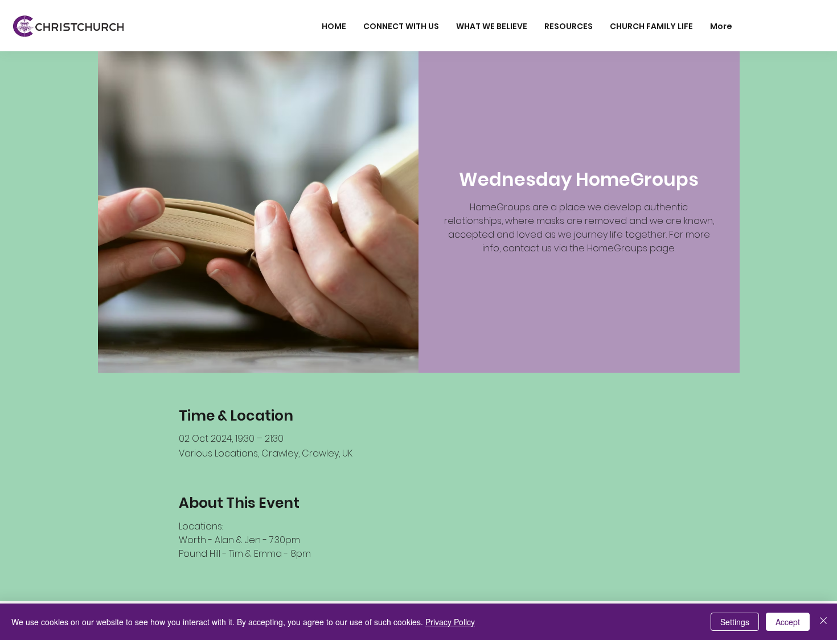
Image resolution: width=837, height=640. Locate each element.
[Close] (823, 622)
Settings (734, 621)
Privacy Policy (450, 621)
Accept (788, 621)
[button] (401, 26)
